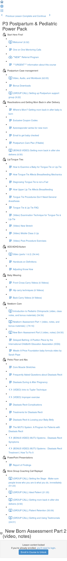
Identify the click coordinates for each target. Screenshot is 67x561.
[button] (2, 2)
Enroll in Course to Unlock (33, 552)
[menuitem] (2, 7)
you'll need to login (46, 547)
